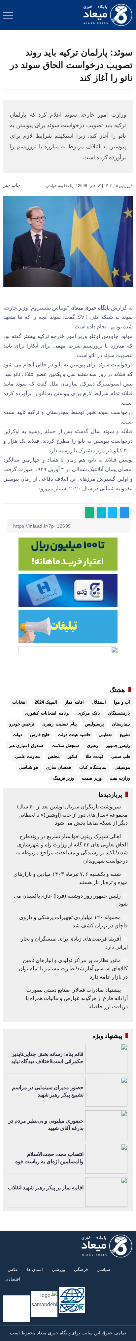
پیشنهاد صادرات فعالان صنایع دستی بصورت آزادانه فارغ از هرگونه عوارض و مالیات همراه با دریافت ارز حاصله (77, 998)
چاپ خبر (12, 185)
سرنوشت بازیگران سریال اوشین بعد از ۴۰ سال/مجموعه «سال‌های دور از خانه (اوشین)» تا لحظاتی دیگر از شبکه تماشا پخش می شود (72, 815)
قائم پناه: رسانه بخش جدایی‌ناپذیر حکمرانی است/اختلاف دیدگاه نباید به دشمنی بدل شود (47, 1061)
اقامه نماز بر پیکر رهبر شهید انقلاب (46, 1187)
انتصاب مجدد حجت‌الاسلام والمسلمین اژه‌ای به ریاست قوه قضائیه (49, 1161)
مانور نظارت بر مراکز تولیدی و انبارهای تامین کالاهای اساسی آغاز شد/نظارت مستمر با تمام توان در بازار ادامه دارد (73, 968)
